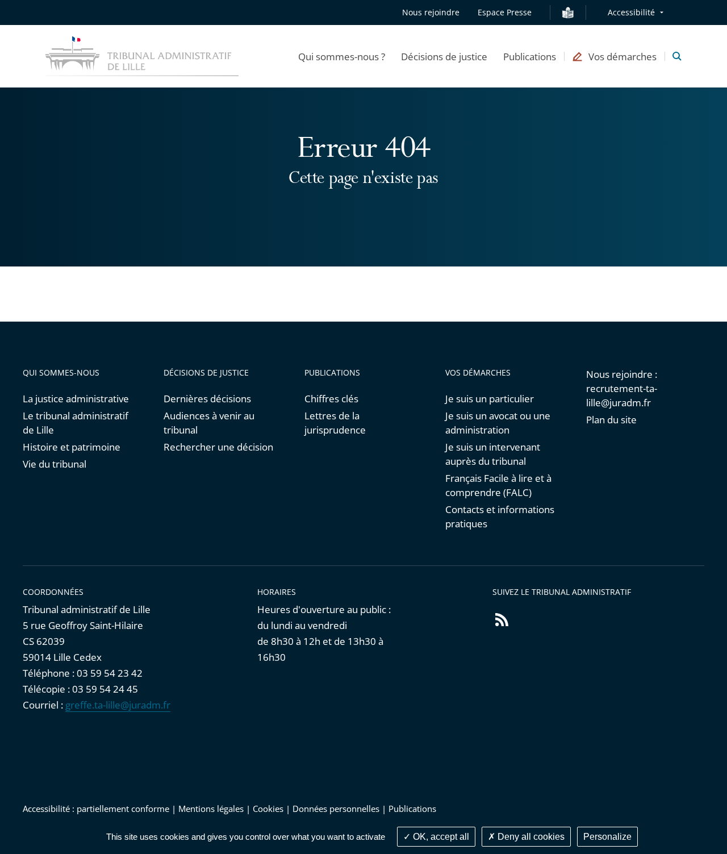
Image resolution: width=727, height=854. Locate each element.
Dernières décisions (207, 398)
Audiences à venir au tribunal (209, 422)
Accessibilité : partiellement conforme (96, 808)
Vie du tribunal (54, 463)
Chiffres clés (331, 398)
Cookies (268, 808)
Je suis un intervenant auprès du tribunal (492, 454)
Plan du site (611, 419)
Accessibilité (631, 12)
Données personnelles (336, 808)
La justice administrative (76, 398)
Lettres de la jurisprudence (335, 422)
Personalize (607, 836)
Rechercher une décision (218, 446)
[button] (341, 56)
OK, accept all (440, 836)
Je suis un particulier (489, 398)
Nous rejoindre (430, 12)
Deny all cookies (530, 836)
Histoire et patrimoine (71, 446)
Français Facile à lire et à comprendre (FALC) (498, 485)
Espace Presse (505, 12)
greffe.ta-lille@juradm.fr (117, 704)
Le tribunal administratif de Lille (75, 422)
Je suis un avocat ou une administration (497, 422)
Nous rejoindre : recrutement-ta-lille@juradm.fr (621, 388)
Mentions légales (211, 808)
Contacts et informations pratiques (499, 516)
